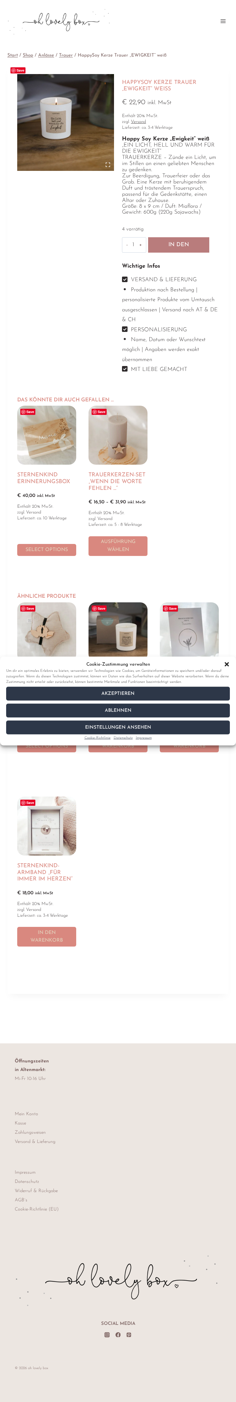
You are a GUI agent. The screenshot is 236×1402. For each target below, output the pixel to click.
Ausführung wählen (118, 545)
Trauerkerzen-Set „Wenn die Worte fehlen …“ (116, 481)
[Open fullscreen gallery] (107, 164)
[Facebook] (118, 1335)
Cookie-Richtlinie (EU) (37, 1209)
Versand (138, 122)
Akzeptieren (118, 693)
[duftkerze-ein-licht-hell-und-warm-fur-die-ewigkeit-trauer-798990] (65, 122)
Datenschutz (123, 738)
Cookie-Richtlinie (98, 738)
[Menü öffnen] (223, 21)
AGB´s (21, 1200)
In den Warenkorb (179, 247)
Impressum (144, 738)
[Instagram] (107, 1335)
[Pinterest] (129, 1335)
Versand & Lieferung (35, 1142)
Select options (47, 549)
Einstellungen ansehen (118, 727)
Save (20, 70)
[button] (227, 664)
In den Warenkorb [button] (46, 936)
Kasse (20, 1123)
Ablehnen (118, 710)
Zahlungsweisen (30, 1132)
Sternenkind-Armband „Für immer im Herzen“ (45, 872)
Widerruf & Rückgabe (36, 1191)
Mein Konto (26, 1114)
